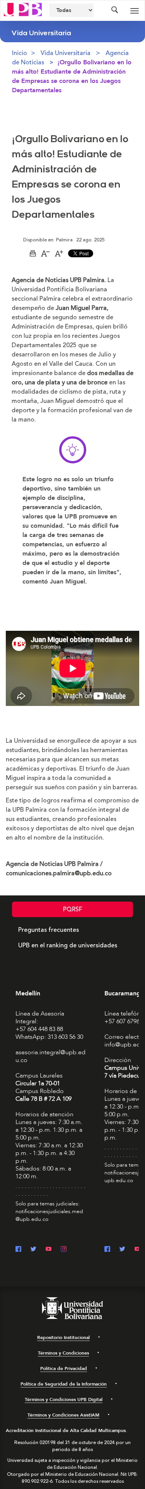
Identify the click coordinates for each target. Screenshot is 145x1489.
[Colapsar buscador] (114, 10)
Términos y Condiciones (63, 1353)
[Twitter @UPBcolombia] (33, 1249)
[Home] (22, 9)
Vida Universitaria (65, 53)
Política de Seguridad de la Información (63, 1384)
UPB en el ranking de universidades (67, 945)
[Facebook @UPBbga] (107, 1249)
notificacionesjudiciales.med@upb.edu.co (49, 1215)
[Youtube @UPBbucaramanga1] (137, 1249)
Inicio (19, 53)
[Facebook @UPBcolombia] (18, 1249)
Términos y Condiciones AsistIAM (63, 1415)
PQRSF (72, 909)
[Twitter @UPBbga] (122, 1249)
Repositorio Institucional (63, 1337)
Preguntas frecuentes (48, 930)
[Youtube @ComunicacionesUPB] (48, 1249)
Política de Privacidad (63, 1368)
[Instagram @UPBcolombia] (64, 1249)
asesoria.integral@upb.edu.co (50, 1056)
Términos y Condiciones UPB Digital (63, 1399)
